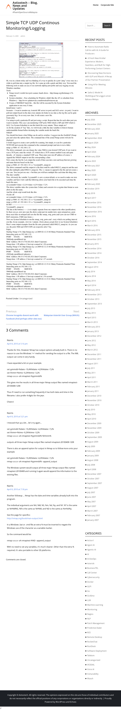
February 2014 (93, 290)
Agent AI (91, 545)
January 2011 (93, 391)
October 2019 (93, 188)
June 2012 (91, 340)
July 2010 (91, 409)
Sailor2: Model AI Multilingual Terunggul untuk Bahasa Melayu (98, 96)
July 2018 (91, 193)
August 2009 (92, 441)
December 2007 (94, 474)
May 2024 (91, 147)
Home (95, 5)
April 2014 (91, 285)
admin (23, 36)
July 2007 (91, 492)
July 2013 (91, 308)
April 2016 (91, 221)
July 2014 (91, 271)
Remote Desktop (94, 637)
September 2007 (94, 483)
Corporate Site (107, 5)
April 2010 (91, 418)
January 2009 (93, 455)
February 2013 (93, 326)
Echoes (73, 702)
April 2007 (91, 506)
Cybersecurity (93, 577)
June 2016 (91, 216)
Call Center (92, 572)
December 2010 (94, 395)
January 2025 (93, 133)
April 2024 (91, 152)
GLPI (89, 586)
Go (88, 591)
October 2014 (93, 257)
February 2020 (93, 184)
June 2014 (91, 276)
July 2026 (91, 119)
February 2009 (93, 451)
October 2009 (93, 432)
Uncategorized (25, 298)
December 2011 (94, 354)
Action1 (90, 540)
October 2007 (93, 478)
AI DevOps (91, 559)
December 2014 (94, 248)
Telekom (91, 655)
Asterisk (90, 563)
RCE (89, 632)
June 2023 (91, 161)
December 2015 (94, 234)
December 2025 (94, 124)
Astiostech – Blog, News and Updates (25, 6)
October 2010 (93, 405)
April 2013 (91, 317)
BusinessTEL (92, 568)
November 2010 (94, 400)
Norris (10, 340)
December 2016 (94, 202)
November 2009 (94, 428)
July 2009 (91, 446)
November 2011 (94, 359)
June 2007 (91, 497)
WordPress (61, 702)
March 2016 (92, 225)
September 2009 (94, 437)
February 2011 (93, 386)
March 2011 (92, 382)
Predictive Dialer (94, 628)
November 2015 (94, 239)
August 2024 (92, 142)
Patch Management (96, 623)
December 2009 (94, 423)
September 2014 (94, 262)
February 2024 (93, 156)
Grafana (90, 595)
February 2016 (93, 230)
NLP (89, 618)
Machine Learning (95, 605)
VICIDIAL (91, 664)
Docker (90, 582)
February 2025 (93, 129)
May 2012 (91, 345)
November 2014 (94, 253)
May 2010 (91, 414)
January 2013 (93, 331)
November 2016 (94, 207)
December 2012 (94, 336)
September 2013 (94, 303)
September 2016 (94, 211)
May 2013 (91, 313)
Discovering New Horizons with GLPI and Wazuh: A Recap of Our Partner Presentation (98, 76)
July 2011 (91, 368)
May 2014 (91, 280)
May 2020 (91, 170)
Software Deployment (97, 651)
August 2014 (92, 267)
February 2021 (93, 165)
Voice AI (90, 669)
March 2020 (92, 179)
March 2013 (92, 322)
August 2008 (92, 460)
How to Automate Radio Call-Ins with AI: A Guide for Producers (97, 50)
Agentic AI (91, 549)
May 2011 (91, 372)
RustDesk (91, 646)
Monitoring (92, 609)
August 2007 (92, 488)
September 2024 (94, 138)
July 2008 (91, 465)
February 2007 (93, 515)
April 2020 (91, 175)
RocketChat (92, 641)
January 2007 (93, 520)
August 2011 (92, 363)
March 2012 (92, 349)
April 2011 (91, 377)
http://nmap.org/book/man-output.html (25, 518)
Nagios (90, 614)
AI (88, 554)
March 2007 (92, 511)
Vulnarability (92, 674)
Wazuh (90, 678)
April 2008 (91, 469)
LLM (89, 600)
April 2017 (91, 198)
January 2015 (93, 244)
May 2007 (91, 501)
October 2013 (93, 299)
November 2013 (94, 294)
